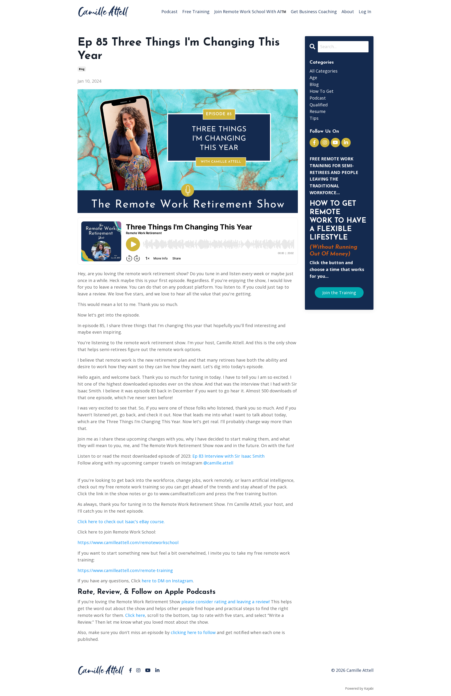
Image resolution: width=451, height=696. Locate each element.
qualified (319, 105)
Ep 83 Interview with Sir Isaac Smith (228, 456)
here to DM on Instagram (166, 581)
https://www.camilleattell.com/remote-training (125, 570)
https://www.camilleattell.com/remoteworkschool (128, 542)
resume (318, 111)
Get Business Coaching (314, 11)
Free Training (196, 11)
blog (82, 69)
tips (314, 118)
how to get (322, 91)
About (348, 11)
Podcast (169, 11)
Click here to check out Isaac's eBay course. (121, 521)
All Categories (324, 71)
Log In (365, 11)
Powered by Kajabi (359, 688)
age (313, 77)
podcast (318, 98)
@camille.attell (218, 463)
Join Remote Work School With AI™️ (250, 11)
